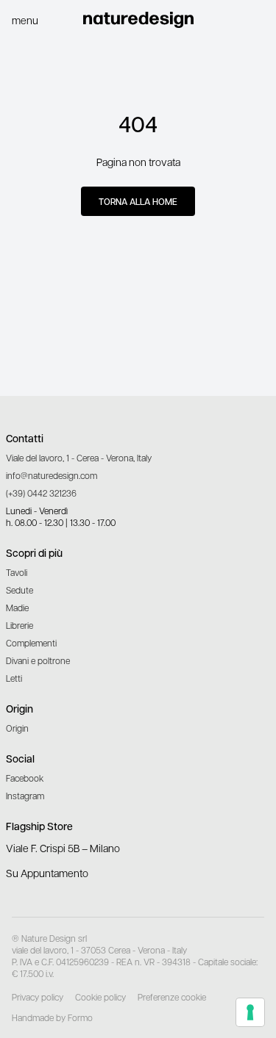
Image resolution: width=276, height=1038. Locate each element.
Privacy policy (37, 997)
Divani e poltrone (38, 660)
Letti (14, 678)
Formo (80, 1017)
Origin (17, 728)
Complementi (31, 643)
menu (25, 19)
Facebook (24, 778)
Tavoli (16, 572)
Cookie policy (100, 997)
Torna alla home (138, 201)
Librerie (19, 625)
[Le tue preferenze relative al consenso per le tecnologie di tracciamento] (250, 1012)
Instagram (25, 795)
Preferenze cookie (172, 997)
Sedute (19, 590)
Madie (17, 607)
